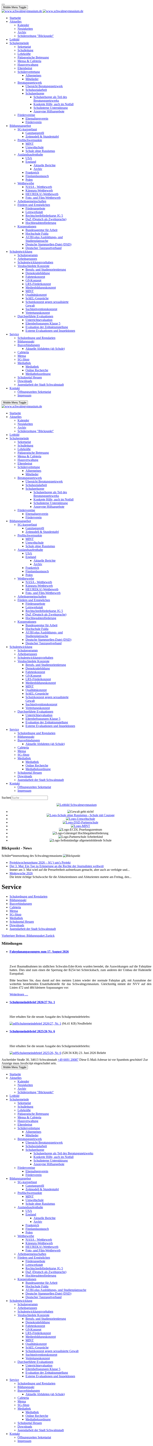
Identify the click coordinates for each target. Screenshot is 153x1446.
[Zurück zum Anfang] (3, 4)
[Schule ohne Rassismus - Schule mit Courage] (81, 815)
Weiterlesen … (19, 994)
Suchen (6, 797)
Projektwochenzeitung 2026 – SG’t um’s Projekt (40, 862)
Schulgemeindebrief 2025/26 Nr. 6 (32, 1031)
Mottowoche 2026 (21, 873)
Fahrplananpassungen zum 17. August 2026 (39, 951)
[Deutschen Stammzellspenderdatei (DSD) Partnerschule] (80, 822)
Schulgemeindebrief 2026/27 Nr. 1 (32, 1002)
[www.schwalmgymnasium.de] (42, 11)
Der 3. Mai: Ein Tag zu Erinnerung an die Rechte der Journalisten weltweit (57, 866)
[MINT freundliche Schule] (80, 826)
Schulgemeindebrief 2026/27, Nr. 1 (39, 1023)
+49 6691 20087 (68, 1059)
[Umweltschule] (80, 818)
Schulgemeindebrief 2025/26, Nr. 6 (39, 1053)
